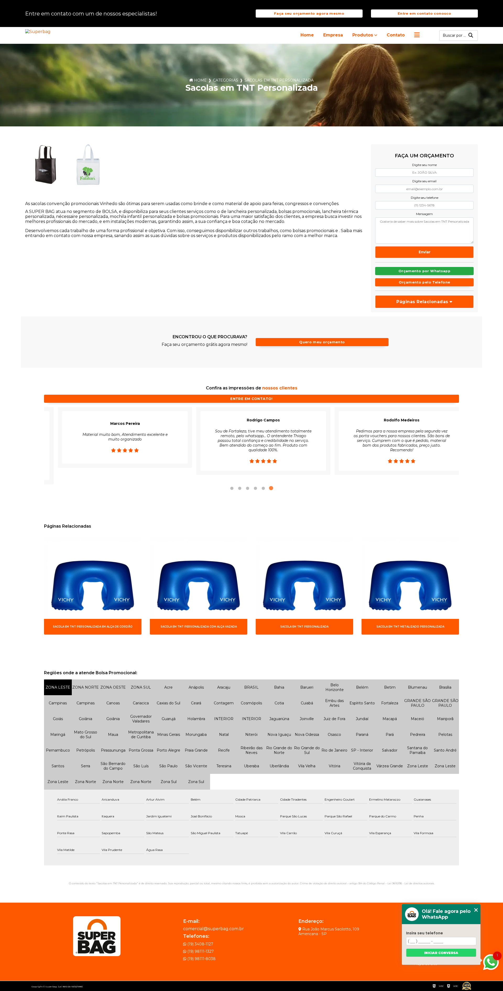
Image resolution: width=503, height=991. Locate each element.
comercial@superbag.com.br (213, 928)
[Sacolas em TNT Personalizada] (45, 164)
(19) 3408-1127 (199, 944)
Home (307, 35)
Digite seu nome (424, 165)
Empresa (333, 35)
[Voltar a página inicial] (38, 31)
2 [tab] (239, 488)
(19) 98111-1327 (200, 951)
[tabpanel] (111, 441)
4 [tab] (255, 488)
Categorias (225, 80)
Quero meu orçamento (322, 342)
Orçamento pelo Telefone (424, 282)
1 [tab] (231, 488)
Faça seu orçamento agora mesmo (309, 13)
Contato (396, 35)
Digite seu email (424, 181)
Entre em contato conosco (424, 13)
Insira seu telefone (424, 933)
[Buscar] (471, 35)
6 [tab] (271, 488)
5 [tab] (263, 488)
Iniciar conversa (441, 953)
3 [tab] (247, 488)
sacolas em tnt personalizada (279, 80)
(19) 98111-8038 (201, 958)
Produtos (362, 35)
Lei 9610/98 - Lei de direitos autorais (410, 883)
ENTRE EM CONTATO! (251, 399)
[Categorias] (417, 35)
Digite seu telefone (424, 198)
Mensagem (424, 214)
